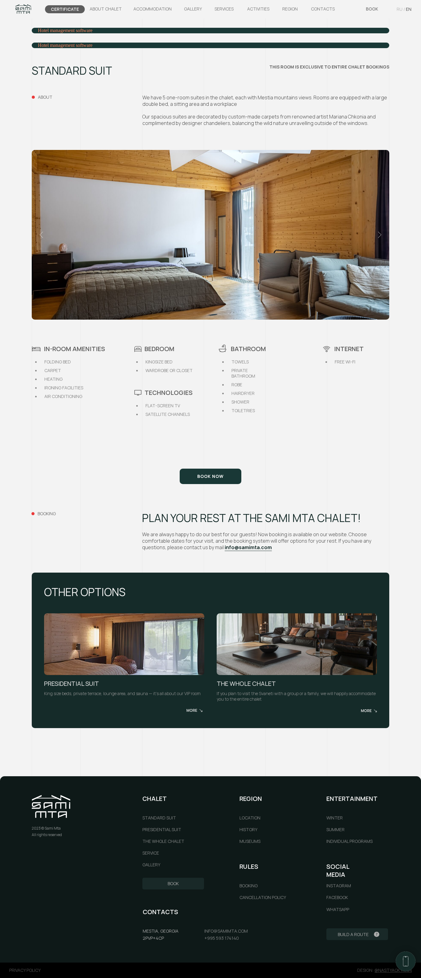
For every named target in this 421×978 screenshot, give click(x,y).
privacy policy (25, 970)
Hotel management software (65, 30)
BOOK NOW (210, 476)
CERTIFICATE (65, 9)
